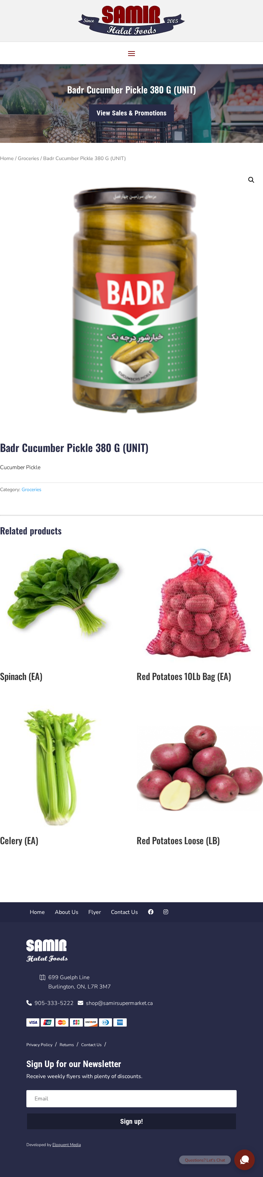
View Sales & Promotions (131, 113)
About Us (66, 912)
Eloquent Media (66, 1144)
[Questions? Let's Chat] (244, 1160)
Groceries (28, 158)
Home (7, 158)
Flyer (94, 912)
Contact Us (124, 912)
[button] (251, 180)
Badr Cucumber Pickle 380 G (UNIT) (131, 89)
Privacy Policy (39, 1045)
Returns (67, 1045)
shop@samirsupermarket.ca (118, 1003)
